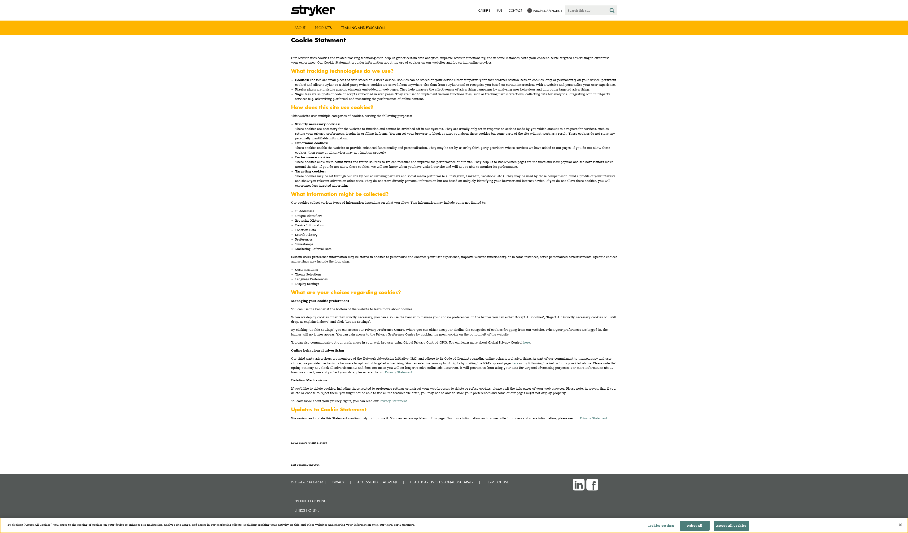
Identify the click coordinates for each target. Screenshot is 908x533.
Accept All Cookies (731, 525)
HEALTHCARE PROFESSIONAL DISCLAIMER (441, 482)
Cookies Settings (661, 525)
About (300, 28)
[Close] (900, 525)
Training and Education (363, 28)
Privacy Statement (398, 372)
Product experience (311, 501)
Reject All (694, 525)
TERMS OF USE (497, 482)
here (526, 342)
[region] (454, 525)
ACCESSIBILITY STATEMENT (377, 482)
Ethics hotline (306, 510)
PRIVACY (338, 482)
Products (323, 28)
